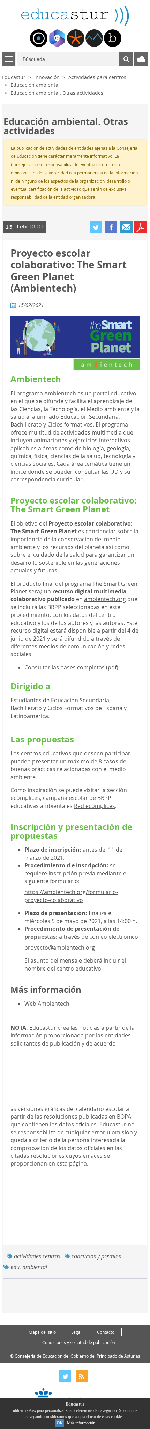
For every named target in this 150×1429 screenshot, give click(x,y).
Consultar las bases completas (64, 667)
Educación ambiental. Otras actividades (56, 93)
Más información (81, 1423)
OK (60, 1423)
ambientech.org (105, 599)
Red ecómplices (94, 806)
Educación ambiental (35, 85)
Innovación (47, 77)
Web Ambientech (46, 1003)
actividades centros (37, 1256)
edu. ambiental (28, 1267)
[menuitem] (38, 38)
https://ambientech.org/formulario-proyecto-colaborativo (71, 895)
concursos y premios (96, 1256)
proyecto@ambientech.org (59, 947)
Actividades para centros (97, 77)
